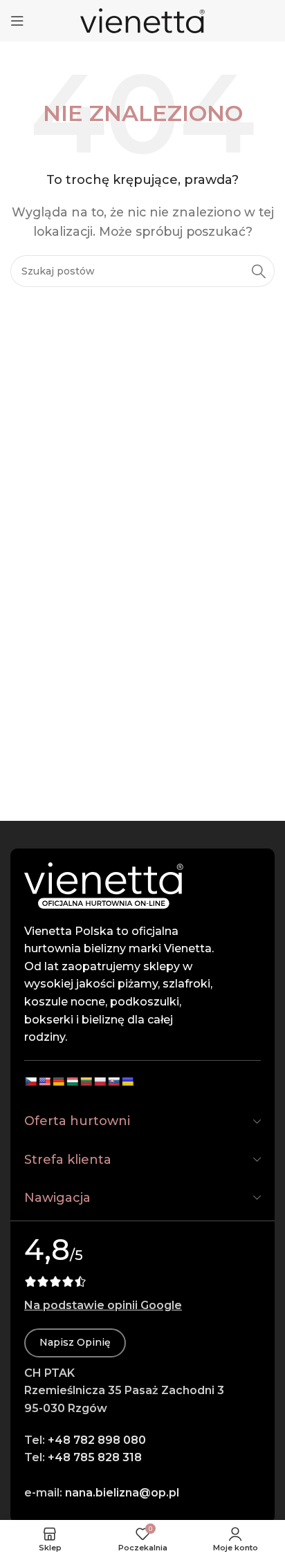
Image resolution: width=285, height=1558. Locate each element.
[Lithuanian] (86, 1081)
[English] (44, 1081)
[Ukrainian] (127, 1081)
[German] (58, 1081)
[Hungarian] (72, 1081)
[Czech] (30, 1081)
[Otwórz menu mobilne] (17, 21)
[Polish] (99, 1081)
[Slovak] (113, 1081)
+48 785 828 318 (95, 1457)
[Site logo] (142, 19)
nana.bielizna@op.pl (122, 1492)
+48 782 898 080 (97, 1440)
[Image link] (103, 884)
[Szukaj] (259, 271)
